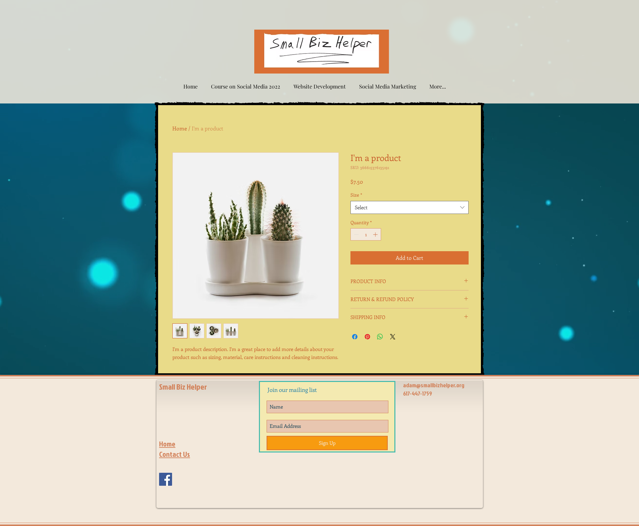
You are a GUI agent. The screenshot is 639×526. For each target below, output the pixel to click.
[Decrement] (355, 234)
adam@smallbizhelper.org (433, 385)
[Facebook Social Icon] (165, 479)
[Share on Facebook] (355, 337)
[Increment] (376, 234)
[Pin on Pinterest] (367, 337)
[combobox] (409, 207)
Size (356, 195)
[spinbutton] (366, 234)
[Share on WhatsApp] (380, 337)
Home (179, 128)
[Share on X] (393, 337)
